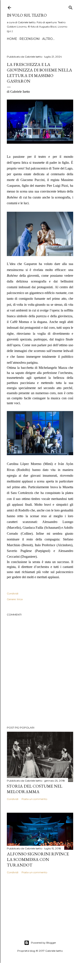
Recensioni (29, 39)
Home (12, 39)
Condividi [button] (12, 593)
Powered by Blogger (43, 942)
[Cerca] (70, 7)
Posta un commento (34, 799)
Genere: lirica (15, 599)
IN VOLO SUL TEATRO (27, 15)
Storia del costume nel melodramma (34, 788)
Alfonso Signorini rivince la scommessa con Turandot (38, 859)
